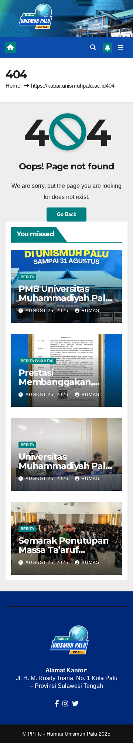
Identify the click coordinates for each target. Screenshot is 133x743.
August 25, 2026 (47, 310)
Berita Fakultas (37, 361)
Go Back (66, 214)
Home (13, 85)
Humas (90, 310)
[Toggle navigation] (121, 48)
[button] (93, 47)
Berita (27, 277)
